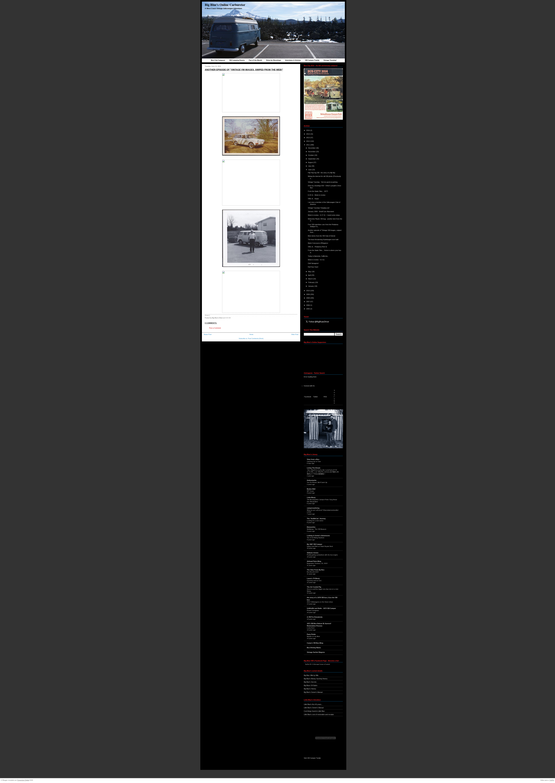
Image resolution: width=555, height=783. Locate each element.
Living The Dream (313, 468)
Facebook (307, 397)
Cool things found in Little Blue (314, 711)
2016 (308, 130)
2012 (308, 141)
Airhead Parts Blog (314, 561)
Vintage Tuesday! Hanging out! (318, 208)
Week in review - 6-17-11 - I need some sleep (324, 215)
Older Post (294, 334)
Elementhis (311, 527)
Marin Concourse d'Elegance (318, 243)
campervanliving (313, 508)
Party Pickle (311, 634)
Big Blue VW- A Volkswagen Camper (314, 664)
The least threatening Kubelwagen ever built (323, 239)
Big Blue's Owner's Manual (313, 692)
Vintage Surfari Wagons (316, 652)
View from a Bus (313, 459)
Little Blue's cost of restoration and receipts (319, 714)
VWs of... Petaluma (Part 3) (317, 247)
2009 (308, 294)
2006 (308, 305)
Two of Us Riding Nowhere (315, 537)
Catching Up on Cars (314, 461)
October (311, 155)
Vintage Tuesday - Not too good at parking (322, 182)
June (310, 169)
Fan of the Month (255, 60)
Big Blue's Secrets (310, 682)
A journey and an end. (314, 580)
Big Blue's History (310, 689)
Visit (312, 758)
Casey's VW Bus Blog (315, 643)
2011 (308, 145)
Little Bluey (311, 497)
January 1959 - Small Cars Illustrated (321, 211)
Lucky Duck (310, 628)
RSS (325, 397)
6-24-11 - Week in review (316, 195)
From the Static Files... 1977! (318, 191)
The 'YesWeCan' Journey (316, 518)
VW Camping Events (237, 60)
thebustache (311, 480)
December (312, 148)
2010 (308, 290)
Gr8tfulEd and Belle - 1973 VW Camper (321, 608)
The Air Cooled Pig (314, 587)
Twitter (315, 397)
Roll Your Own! (313, 267)
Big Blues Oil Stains (310, 685)
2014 (308, 134)
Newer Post (207, 334)
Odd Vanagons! (313, 263)
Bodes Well (311, 489)
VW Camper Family (312, 60)
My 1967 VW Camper (314, 544)
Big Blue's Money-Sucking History (316, 678)
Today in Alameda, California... (318, 256)
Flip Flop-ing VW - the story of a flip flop (321, 173)
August (310, 162)
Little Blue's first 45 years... (313, 704)
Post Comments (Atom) (255, 338)
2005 (308, 309)
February (311, 282)
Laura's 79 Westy (313, 578)
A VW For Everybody (314, 617)
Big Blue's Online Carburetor (225, 4)
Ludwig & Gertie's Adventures (318, 535)
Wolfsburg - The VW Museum (316, 529)
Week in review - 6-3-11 (316, 260)
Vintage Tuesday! (330, 60)
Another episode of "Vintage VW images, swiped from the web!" (244, 69)
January (311, 286)
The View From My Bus (315, 570)
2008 (308, 298)
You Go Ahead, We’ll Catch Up (317, 482)
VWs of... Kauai (313, 199)
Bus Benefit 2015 (313, 572)
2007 (308, 301)
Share (207, 315)
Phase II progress (313, 610)
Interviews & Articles (293, 60)
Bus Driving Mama (314, 647)
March (310, 279)
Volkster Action (312, 553)
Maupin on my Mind (313, 636)
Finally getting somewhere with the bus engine (322, 555)
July (309, 166)
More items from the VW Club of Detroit (321, 236)
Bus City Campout (218, 60)
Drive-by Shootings (273, 60)
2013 (308, 137)
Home (251, 334)
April (309, 275)
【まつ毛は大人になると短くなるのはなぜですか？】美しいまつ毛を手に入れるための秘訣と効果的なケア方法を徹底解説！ (323, 472)
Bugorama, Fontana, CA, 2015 (317, 563)
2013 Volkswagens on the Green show (320, 602)
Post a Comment (215, 328)
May (310, 271)
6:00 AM (228, 318)
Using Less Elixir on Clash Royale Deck (320, 546)
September (312, 159)
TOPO (552, 780)
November (312, 151)
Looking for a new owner (315, 520)
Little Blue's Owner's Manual (313, 708)
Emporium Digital (23, 780)
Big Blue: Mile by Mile (311, 675)
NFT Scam (310, 491)
